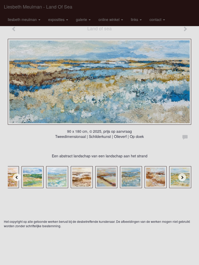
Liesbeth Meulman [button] (23, 19)
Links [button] (135, 19)
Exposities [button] (57, 19)
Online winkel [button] (109, 19)
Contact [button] (156, 19)
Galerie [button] (82, 19)
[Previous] (17, 177)
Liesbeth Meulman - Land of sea (38, 6)
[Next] (182, 177)
